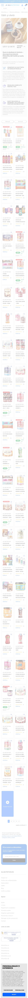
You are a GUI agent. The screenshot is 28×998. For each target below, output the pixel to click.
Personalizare (19, 990)
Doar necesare (8, 990)
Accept (14, 994)
